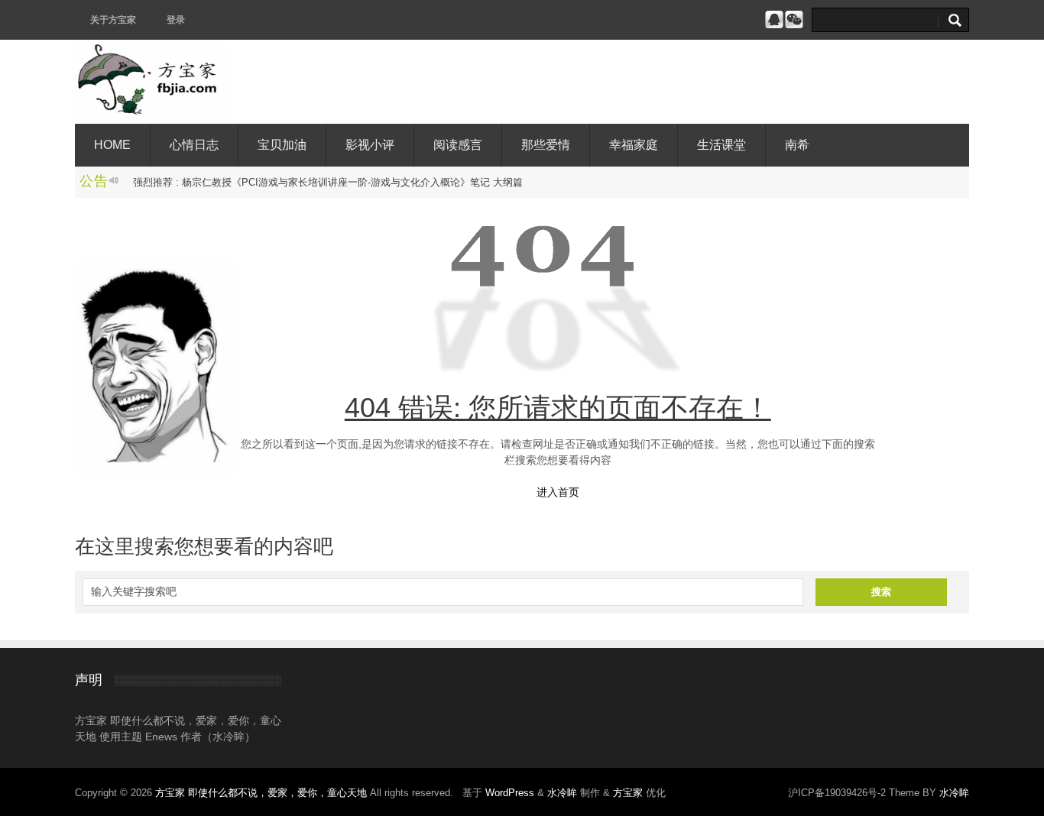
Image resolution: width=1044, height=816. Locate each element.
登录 (176, 20)
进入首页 (558, 492)
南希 (797, 144)
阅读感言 (457, 144)
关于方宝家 (113, 20)
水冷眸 (562, 792)
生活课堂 (721, 144)
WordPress (509, 792)
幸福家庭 (633, 144)
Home (112, 144)
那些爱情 (545, 144)
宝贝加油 (282, 144)
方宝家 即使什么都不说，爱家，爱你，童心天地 (262, 792)
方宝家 (628, 792)
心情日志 (194, 144)
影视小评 (369, 144)
